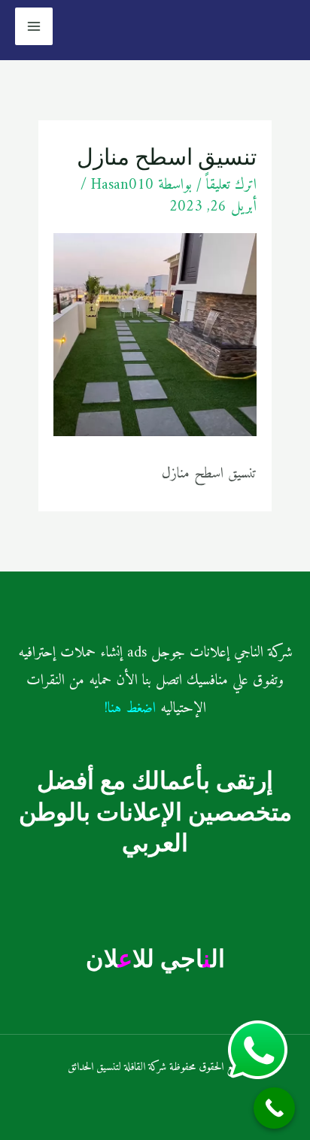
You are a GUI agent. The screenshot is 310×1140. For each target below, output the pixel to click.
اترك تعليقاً (231, 185)
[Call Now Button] (274, 1108)
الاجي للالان (155, 958)
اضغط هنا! (130, 709)
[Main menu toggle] (34, 26)
